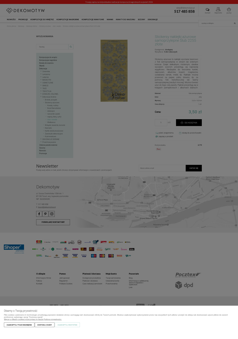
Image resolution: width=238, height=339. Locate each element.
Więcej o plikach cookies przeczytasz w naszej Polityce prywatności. (33, 319)
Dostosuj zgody (44, 325)
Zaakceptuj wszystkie (67, 325)
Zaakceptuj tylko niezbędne (19, 325)
